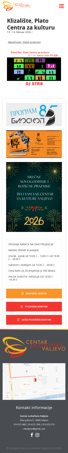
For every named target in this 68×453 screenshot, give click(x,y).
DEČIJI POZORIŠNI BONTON (36, 319)
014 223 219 (48, 424)
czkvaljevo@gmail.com (34, 428)
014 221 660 (20, 424)
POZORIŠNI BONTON (36, 306)
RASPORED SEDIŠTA (36, 293)
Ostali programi (31, 42)
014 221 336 (34, 424)
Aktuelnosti (14, 42)
